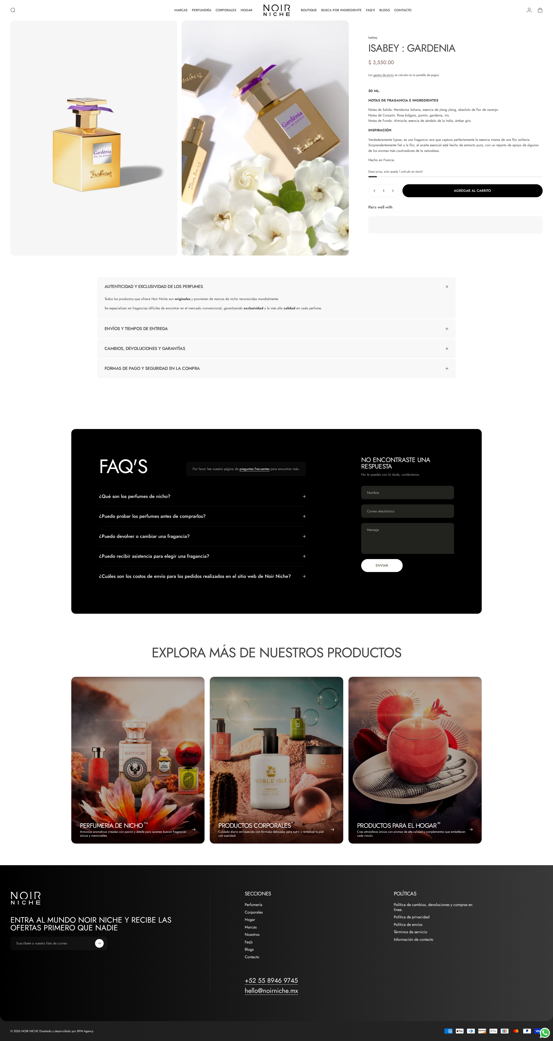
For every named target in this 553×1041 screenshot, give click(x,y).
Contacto (252, 957)
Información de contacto (413, 939)
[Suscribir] (99, 943)
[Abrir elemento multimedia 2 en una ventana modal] (265, 138)
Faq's (249, 942)
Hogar (250, 919)
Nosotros (252, 934)
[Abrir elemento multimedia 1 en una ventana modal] (93, 138)
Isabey (372, 37)
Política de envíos (408, 924)
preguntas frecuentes (254, 468)
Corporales (254, 912)
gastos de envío (383, 75)
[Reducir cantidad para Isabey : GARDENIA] (373, 190)
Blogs (249, 949)
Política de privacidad (411, 917)
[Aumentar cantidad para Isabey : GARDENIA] (394, 190)
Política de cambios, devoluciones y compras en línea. (433, 907)
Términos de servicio (410, 932)
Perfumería (253, 904)
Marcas (251, 927)
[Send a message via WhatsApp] (545, 1033)
